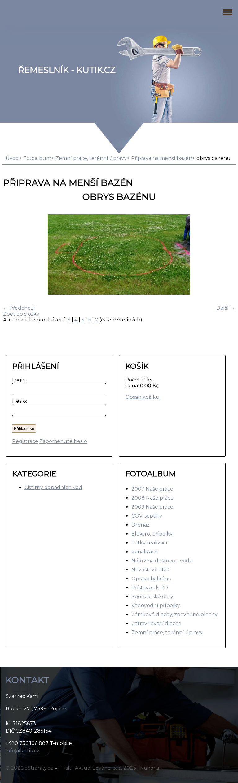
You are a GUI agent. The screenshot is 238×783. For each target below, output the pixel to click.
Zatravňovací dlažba (156, 623)
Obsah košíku (142, 397)
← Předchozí (19, 308)
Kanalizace (144, 552)
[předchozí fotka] (13, 255)
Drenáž (140, 525)
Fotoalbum (37, 158)
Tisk (66, 768)
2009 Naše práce (152, 507)
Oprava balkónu (151, 579)
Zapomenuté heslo (63, 441)
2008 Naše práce (152, 498)
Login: (18, 380)
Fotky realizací (149, 543)
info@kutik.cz (23, 751)
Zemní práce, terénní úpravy (91, 158)
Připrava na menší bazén (161, 158)
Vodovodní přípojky (155, 606)
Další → (225, 308)
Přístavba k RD (149, 588)
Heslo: (18, 401)
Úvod (12, 158)
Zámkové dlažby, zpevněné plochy (174, 614)
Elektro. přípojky (152, 534)
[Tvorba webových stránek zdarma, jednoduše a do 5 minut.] (56, 768)
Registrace (25, 441)
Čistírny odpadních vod (53, 487)
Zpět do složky (21, 314)
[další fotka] (225, 255)
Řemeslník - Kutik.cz (67, 70)
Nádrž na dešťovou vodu (162, 561)
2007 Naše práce (152, 489)
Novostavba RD (150, 570)
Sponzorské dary (152, 597)
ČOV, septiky (146, 516)
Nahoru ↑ (152, 768)
